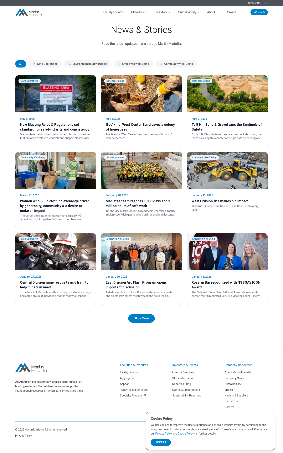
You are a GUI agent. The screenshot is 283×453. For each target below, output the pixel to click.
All (20, 63)
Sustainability (187, 12)
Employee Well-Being (135, 63)
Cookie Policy (186, 433)
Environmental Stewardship (90, 63)
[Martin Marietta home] (31, 367)
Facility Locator (113, 12)
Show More (141, 318)
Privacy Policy (23, 435)
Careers (231, 12)
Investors (161, 12)
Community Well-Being (178, 63)
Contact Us (254, 3)
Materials (137, 12)
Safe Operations (47, 63)
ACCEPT (160, 442)
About (211, 12)
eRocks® (259, 12)
